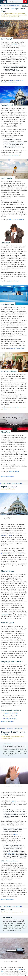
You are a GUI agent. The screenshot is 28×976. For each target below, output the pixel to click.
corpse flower (11, 853)
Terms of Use (11, 476)
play (14, 803)
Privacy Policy (4, 476)
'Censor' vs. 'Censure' (10, 716)
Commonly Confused (15, 5)
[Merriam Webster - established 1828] (4, 1)
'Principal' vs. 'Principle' (10, 713)
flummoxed (4, 554)
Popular (24, 5)
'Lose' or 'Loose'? (14, 281)
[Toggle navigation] (1, 2)
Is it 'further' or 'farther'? (16, 219)
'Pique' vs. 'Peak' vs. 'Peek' (17, 348)
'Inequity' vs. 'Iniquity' (10, 718)
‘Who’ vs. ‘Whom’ (14, 471)
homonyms (14, 44)
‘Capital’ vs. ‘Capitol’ (15, 155)
